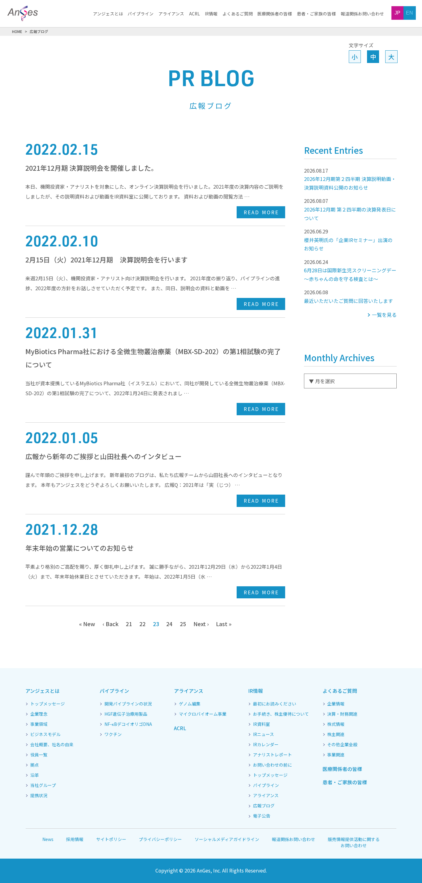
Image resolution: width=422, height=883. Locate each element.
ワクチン (113, 734)
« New (87, 624)
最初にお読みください (274, 704)
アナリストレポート (272, 755)
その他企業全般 (342, 744)
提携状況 (39, 795)
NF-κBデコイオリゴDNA (128, 724)
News (47, 839)
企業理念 (39, 714)
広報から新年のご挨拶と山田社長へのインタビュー (103, 456)
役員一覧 (39, 755)
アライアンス (171, 14)
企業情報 (335, 704)
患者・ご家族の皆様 (316, 14)
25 (183, 624)
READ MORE (261, 212)
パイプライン (141, 14)
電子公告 (261, 816)
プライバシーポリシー (160, 839)
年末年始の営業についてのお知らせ (79, 548)
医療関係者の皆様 (274, 14)
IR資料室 (261, 724)
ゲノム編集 (189, 704)
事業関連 (335, 755)
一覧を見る (384, 314)
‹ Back (111, 624)
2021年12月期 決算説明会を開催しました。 (91, 168)
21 (129, 624)
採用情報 (74, 839)
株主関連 (335, 734)
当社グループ (43, 785)
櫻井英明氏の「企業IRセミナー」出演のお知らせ (348, 240)
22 (142, 624)
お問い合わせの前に (272, 765)
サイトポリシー (111, 839)
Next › (201, 624)
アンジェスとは (108, 14)
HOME (17, 31)
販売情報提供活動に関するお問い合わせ (354, 842)
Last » (223, 624)
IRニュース (263, 734)
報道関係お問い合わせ (362, 14)
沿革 (34, 775)
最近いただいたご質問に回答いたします (348, 296)
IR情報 (211, 14)
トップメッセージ (47, 704)
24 (169, 624)
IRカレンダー (266, 744)
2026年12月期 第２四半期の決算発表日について (350, 209)
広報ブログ (264, 806)
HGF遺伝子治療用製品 (125, 714)
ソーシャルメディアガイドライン (227, 839)
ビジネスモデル (45, 734)
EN (409, 12)
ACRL (194, 14)
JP (397, 12)
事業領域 (39, 724)
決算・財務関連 (342, 714)
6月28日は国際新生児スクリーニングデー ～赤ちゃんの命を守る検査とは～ (350, 270)
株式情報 (335, 724)
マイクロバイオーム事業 (202, 714)
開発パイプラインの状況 (128, 704)
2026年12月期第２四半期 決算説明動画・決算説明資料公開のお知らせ (350, 179)
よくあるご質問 (237, 14)
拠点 (34, 765)
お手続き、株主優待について (281, 714)
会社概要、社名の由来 (52, 744)
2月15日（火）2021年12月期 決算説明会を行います (106, 259)
